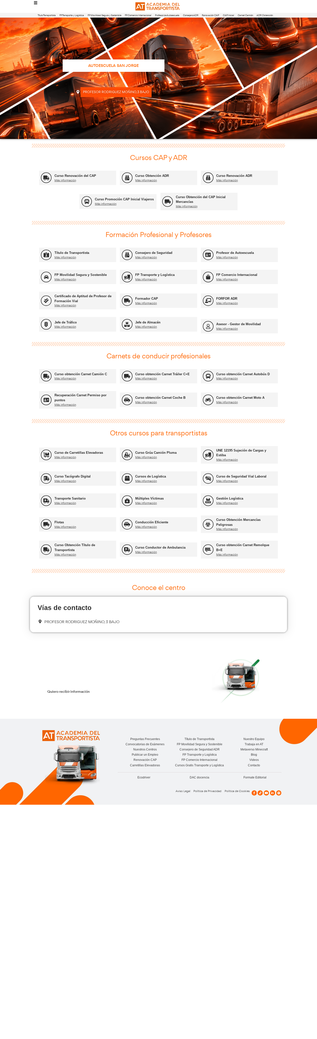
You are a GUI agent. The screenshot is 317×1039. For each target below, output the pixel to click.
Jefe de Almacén (147, 322)
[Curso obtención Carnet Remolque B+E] (208, 549)
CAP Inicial (228, 15)
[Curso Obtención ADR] (127, 177)
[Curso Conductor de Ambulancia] (127, 549)
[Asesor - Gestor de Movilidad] (208, 326)
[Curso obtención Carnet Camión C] (46, 376)
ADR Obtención (265, 15)
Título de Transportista (71, 253)
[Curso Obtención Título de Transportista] (46, 549)
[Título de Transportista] (46, 255)
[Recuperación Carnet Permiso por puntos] (46, 400)
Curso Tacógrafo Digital (72, 476)
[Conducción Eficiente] (127, 524)
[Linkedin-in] (272, 793)
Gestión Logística (229, 498)
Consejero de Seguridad (153, 253)
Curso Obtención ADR (152, 176)
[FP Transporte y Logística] (127, 277)
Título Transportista (47, 15)
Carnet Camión (245, 15)
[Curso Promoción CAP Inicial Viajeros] (86, 201)
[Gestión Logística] (208, 500)
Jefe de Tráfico (65, 322)
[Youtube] (266, 793)
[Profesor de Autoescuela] (208, 255)
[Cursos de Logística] (127, 478)
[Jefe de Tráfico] (46, 324)
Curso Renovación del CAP (75, 176)
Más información (65, 180)
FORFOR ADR (226, 298)
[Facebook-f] (254, 793)
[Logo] (158, 6)
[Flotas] (46, 524)
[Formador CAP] (127, 300)
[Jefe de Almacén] (127, 324)
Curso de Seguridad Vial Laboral (241, 476)
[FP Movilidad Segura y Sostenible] (46, 277)
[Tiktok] (260, 793)
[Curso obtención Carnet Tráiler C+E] (127, 376)
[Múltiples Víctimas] (127, 500)
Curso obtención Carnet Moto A (240, 398)
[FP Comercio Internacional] (208, 277)
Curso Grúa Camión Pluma (156, 452)
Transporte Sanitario (70, 498)
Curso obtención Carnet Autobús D (243, 374)
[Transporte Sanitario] (46, 500)
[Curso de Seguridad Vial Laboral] (208, 478)
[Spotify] (278, 793)
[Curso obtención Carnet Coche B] (127, 400)
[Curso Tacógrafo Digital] (46, 478)
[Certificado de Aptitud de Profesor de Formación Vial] (46, 300)
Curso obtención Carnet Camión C (80, 374)
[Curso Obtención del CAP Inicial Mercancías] (167, 201)
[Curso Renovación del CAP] (46, 177)
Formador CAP (146, 298)
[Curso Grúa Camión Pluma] (127, 455)
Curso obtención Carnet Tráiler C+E (162, 374)
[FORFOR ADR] (208, 300)
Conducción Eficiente (151, 522)
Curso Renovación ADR (234, 176)
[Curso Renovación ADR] (208, 177)
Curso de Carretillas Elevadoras (78, 452)
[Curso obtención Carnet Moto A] (208, 400)
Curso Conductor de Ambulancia (160, 547)
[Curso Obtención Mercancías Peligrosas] (208, 524)
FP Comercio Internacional (138, 15)
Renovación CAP (210, 15)
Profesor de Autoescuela (167, 15)
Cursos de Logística (150, 476)
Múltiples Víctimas (149, 498)
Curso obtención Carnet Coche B (160, 398)
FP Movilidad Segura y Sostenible (104, 15)
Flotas (59, 522)
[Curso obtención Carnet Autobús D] (208, 376)
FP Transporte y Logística (71, 15)
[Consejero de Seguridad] (127, 255)
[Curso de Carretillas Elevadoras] (46, 455)
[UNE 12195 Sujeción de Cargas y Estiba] (208, 455)
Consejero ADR (190, 15)
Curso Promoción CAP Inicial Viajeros (124, 199)
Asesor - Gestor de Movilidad (238, 324)
